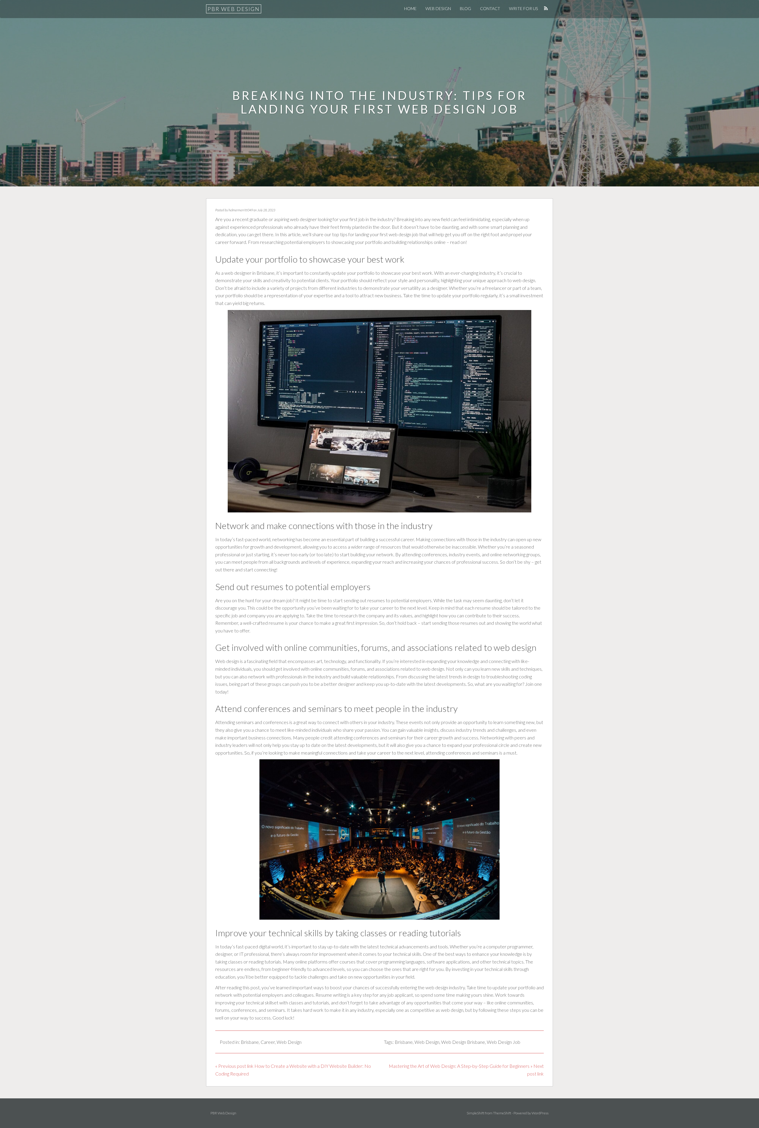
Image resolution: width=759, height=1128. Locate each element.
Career (268, 1042)
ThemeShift (502, 1113)
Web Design (438, 8)
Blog (465, 8)
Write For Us (523, 8)
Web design (227, 661)
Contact (490, 8)
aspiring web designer (295, 219)
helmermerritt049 (241, 210)
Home (410, 8)
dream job (282, 600)
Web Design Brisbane (463, 1042)
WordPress (540, 1113)
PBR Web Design (234, 9)
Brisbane (250, 1042)
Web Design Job (503, 1042)
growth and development (275, 546)
